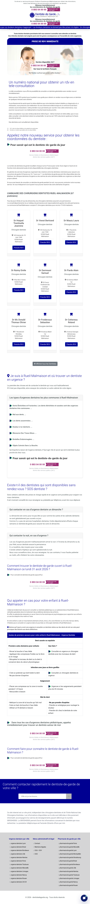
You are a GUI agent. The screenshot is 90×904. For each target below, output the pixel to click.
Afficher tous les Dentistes (46, 364)
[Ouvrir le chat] (84, 898)
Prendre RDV (19, 248)
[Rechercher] (69, 796)
